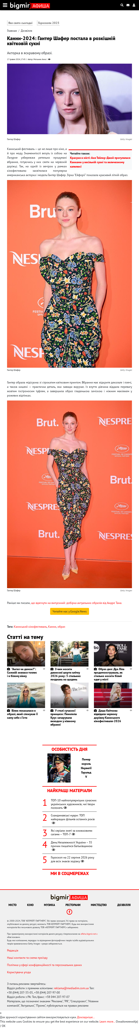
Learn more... (107, 1021)
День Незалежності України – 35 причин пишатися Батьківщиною (71, 844)
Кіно (30, 905)
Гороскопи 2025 (48, 23)
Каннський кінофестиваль (30, 626)
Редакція (12, 950)
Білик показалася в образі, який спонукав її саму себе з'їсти (22, 714)
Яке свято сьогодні (20, 23)
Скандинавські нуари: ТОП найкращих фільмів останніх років (73, 817)
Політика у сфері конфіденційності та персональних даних (44, 965)
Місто (13, 905)
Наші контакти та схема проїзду (27, 957)
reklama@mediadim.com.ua (71, 988)
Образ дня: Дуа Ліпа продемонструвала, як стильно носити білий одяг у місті (109, 674)
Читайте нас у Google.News (69, 611)
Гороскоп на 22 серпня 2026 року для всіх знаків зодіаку (72, 859)
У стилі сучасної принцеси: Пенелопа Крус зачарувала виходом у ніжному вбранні (63, 717)
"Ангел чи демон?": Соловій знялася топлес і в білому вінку (22, 672)
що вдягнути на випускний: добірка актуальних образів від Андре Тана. (76, 603)
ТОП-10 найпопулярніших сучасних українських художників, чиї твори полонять (73, 804)
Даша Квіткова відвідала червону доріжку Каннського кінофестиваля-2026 (107, 716)
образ (61, 626)
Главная (12, 30)
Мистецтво (99, 905)
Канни (52, 626)
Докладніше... (86, 1017)
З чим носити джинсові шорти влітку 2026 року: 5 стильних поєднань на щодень (65, 674)
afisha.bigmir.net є (89, 933)
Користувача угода (19, 972)
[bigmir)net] (20, 5)
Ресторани (73, 905)
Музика (49, 905)
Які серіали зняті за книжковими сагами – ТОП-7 (71, 832)
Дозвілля (26, 30)
